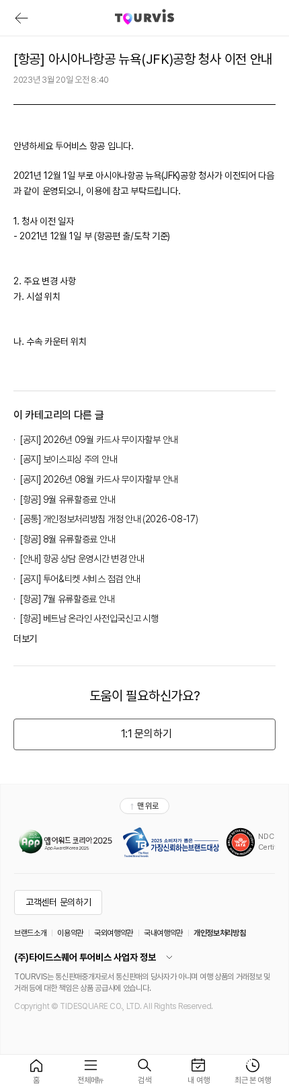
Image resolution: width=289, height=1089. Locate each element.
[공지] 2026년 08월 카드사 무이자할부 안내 (99, 479)
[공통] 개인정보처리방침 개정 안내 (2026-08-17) (109, 519)
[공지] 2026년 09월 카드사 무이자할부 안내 (99, 439)
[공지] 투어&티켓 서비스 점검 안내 (80, 578)
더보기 (25, 638)
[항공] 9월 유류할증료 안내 (67, 499)
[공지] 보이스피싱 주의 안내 (68, 459)
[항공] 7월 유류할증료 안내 (67, 599)
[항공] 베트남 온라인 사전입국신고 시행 (89, 618)
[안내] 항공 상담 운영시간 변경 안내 (82, 558)
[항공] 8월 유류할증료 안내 (67, 539)
